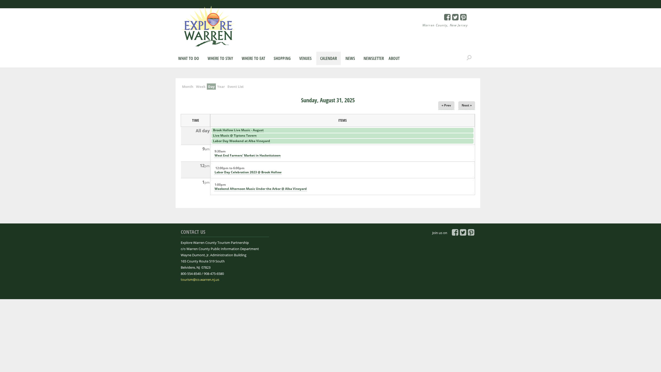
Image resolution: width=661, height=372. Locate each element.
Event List (235, 86)
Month (187, 86)
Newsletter (374, 58)
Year (221, 86)
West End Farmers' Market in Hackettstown (248, 155)
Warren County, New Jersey (445, 25)
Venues (305, 58)
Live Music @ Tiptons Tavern (235, 135)
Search (469, 58)
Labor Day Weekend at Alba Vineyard (241, 141)
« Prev (446, 105)
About (394, 58)
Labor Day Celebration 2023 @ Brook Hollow (248, 172)
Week (201, 86)
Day (212, 86)
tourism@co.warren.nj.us (200, 279)
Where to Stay (220, 58)
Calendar (328, 58)
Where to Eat (253, 58)
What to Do (188, 58)
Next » (467, 105)
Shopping (282, 58)
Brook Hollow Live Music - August (238, 130)
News (350, 58)
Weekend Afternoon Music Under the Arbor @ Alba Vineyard (261, 189)
